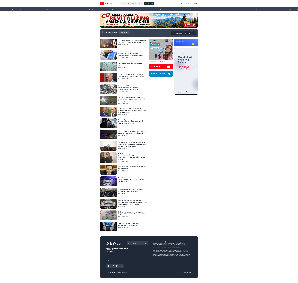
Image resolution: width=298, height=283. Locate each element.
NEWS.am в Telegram (158, 73)
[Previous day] (173, 33)
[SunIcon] (189, 3)
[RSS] (194, 33)
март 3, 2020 (179, 33)
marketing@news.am (111, 260)
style (128, 3)
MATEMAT (189, 272)
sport (123, 3)
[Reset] (186, 33)
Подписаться (155, 66)
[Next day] (190, 33)
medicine (134, 3)
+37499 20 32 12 (110, 251)
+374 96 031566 (110, 259)
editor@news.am (110, 253)
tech (140, 3)
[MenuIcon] (102, 3)
